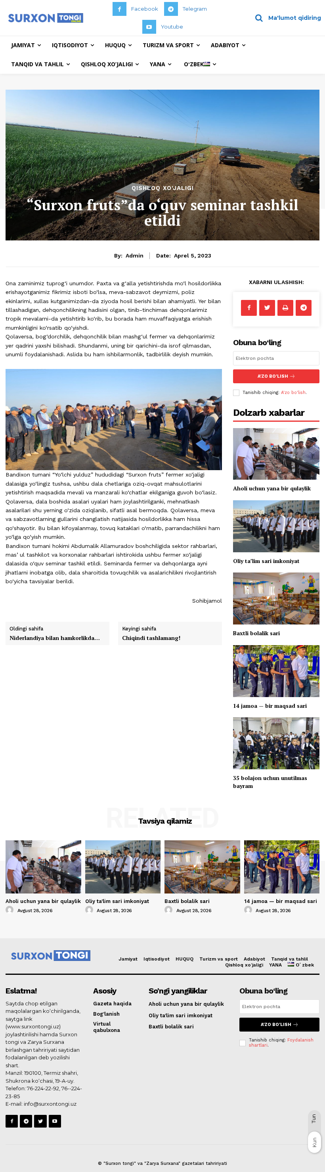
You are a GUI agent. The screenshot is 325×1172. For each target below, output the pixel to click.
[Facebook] (119, 9)
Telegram (195, 9)
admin (134, 255)
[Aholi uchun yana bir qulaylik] (276, 454)
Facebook (144, 9)
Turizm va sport (218, 959)
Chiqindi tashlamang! (151, 638)
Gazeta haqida (112, 1004)
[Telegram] (171, 9)
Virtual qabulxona (106, 1027)
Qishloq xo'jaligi (163, 188)
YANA (275, 965)
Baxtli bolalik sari (256, 633)
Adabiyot (254, 959)
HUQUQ (184, 959)
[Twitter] (267, 308)
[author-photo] (11, 910)
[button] (285, 17)
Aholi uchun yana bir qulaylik (272, 488)
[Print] (285, 308)
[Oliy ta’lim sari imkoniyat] (276, 526)
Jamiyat (128, 959)
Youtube (172, 26)
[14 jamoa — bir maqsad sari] (276, 671)
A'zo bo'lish (293, 392)
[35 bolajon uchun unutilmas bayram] (276, 743)
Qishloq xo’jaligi (244, 965)
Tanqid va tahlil (289, 959)
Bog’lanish (106, 1014)
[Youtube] (149, 27)
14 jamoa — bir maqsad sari (270, 705)
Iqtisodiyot (156, 959)
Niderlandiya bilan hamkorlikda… (55, 638)
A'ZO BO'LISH (273, 376)
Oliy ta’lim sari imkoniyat (266, 561)
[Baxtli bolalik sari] (276, 598)
